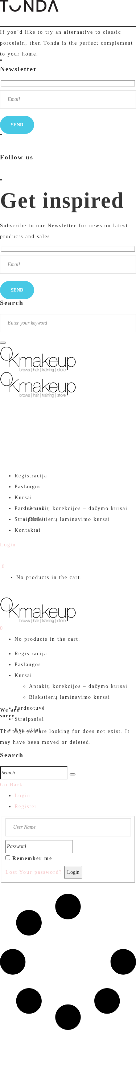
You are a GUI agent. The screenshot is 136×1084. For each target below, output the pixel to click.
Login (22, 795)
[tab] (75, 795)
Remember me (32, 858)
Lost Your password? (33, 872)
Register (26, 806)
